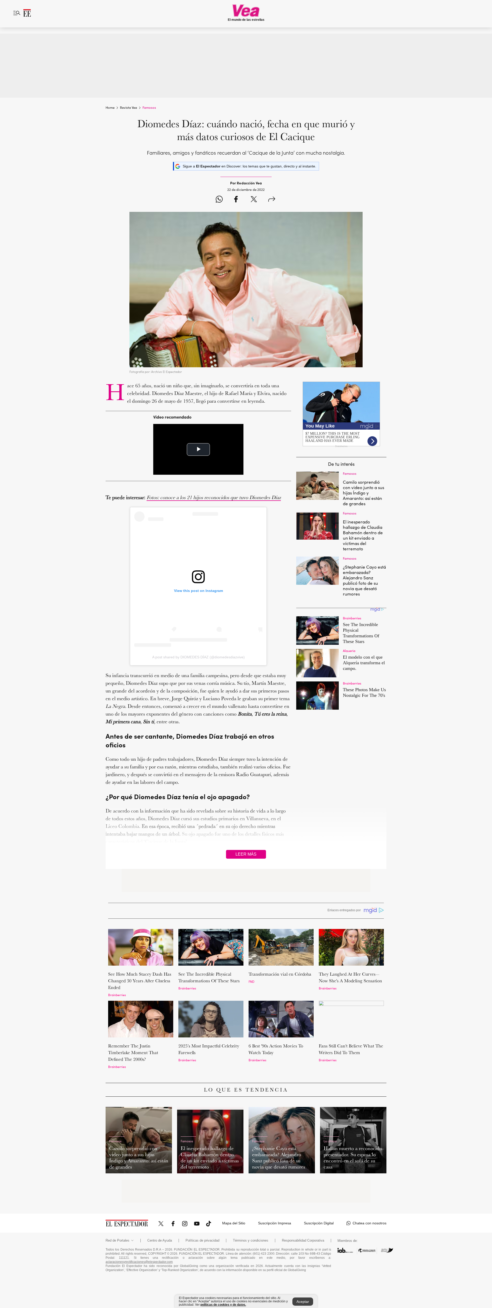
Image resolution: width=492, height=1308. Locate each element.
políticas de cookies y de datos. (223, 1304)
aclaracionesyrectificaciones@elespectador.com (139, 1262)
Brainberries (117, 995)
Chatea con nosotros (369, 1223)
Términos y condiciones (250, 1240)
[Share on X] (254, 199)
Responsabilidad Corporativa (303, 1240)
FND (251, 981)
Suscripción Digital (319, 1223)
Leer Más (246, 854)
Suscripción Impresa (274, 1223)
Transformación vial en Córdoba (280, 974)
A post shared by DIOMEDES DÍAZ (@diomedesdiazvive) (198, 657)
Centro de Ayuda (159, 1240)
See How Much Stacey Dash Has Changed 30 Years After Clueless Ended (139, 980)
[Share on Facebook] (236, 199)
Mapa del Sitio (233, 1223)
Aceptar (302, 1302)
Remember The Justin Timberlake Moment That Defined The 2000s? (133, 1052)
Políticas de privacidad (202, 1240)
